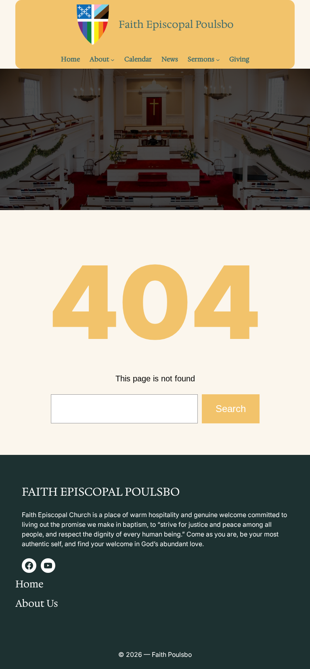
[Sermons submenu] (218, 59)
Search (231, 408)
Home (29, 584)
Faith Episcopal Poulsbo (176, 24)
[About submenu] (113, 59)
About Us (36, 603)
